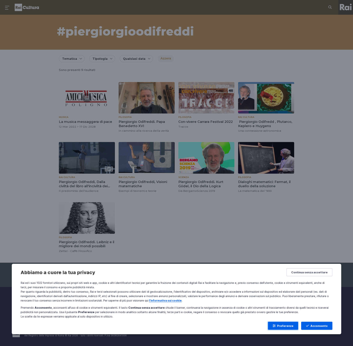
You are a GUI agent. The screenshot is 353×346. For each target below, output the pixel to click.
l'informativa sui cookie (165, 300)
